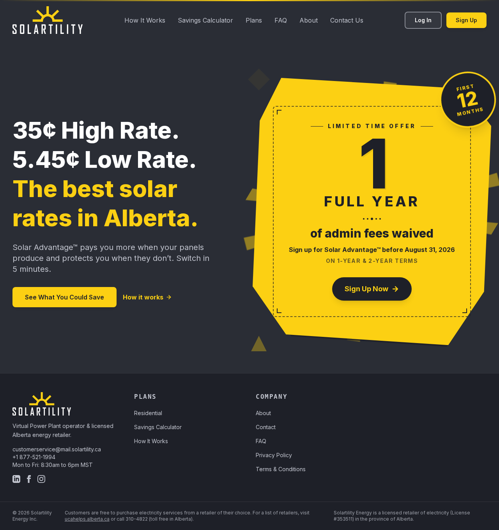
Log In (423, 20)
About (308, 20)
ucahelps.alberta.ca (87, 519)
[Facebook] (29, 479)
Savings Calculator (205, 20)
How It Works (144, 20)
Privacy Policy (274, 455)
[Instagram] (41, 479)
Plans (254, 20)
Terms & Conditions (281, 469)
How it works (143, 297)
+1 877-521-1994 (33, 457)
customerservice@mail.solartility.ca (56, 449)
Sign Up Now (366, 289)
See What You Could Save (64, 297)
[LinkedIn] (16, 479)
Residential (148, 413)
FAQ (280, 20)
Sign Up (466, 20)
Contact (266, 427)
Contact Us (346, 20)
